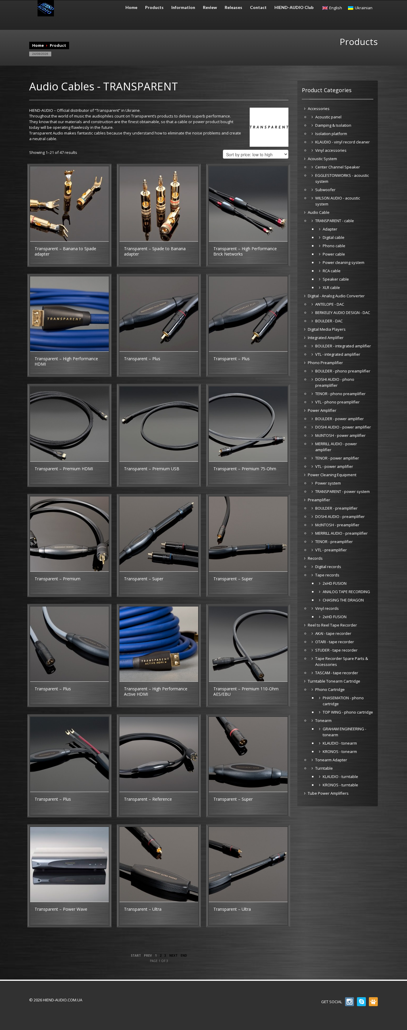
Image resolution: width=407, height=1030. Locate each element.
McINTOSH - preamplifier (337, 525)
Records (315, 558)
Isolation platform (331, 133)
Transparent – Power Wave (61, 909)
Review (210, 7)
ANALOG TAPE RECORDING (346, 591)
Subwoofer (325, 189)
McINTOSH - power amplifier (340, 435)
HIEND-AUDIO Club (293, 7)
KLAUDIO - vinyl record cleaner (342, 142)
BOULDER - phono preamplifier (342, 371)
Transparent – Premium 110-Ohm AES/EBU (246, 691)
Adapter (330, 229)
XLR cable (331, 287)
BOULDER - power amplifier (339, 418)
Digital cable (333, 237)
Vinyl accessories (331, 150)
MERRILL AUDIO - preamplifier (341, 533)
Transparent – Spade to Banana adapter (155, 251)
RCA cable (332, 270)
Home (131, 7)
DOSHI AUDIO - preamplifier (340, 516)
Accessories (319, 108)
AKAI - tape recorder (333, 633)
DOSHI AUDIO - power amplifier (343, 427)
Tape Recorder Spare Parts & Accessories (341, 661)
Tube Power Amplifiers (328, 793)
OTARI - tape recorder (334, 641)
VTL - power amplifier (334, 466)
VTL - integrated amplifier (337, 354)
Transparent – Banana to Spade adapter (65, 251)
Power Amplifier (322, 410)
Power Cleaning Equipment (332, 474)
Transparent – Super (143, 578)
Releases (233, 7)
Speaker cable (336, 279)
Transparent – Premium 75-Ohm (244, 468)
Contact (258, 7)
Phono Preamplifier (325, 362)
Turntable (324, 768)
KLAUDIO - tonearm (340, 743)
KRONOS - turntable (340, 785)
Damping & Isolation (333, 125)
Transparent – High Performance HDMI (66, 361)
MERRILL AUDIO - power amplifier (336, 446)
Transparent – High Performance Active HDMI (155, 691)
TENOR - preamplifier (334, 541)
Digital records (328, 566)
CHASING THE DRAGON (343, 600)
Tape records (327, 575)
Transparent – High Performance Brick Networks (245, 251)
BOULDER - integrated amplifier (343, 346)
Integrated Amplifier (326, 337)
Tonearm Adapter (331, 760)
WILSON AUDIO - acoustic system (337, 201)
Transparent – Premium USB (151, 468)
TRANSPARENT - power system (342, 491)
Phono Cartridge (330, 689)
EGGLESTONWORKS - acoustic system (342, 178)
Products (154, 7)
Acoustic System (322, 158)
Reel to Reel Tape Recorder (332, 625)
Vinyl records (327, 608)
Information (183, 7)
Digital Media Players (327, 329)
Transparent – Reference (148, 799)
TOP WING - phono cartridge (348, 712)
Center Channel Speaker (337, 167)
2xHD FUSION (335, 583)
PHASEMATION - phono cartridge (343, 700)
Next (173, 955)
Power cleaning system (343, 262)
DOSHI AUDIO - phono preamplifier (334, 382)
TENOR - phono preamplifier (340, 393)
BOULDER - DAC (329, 321)
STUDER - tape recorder (336, 650)
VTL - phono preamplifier (337, 402)
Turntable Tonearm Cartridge (334, 681)
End (184, 955)
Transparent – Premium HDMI (64, 468)
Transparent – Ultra (142, 909)
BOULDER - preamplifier (336, 508)
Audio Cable (319, 212)
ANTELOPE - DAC (329, 304)
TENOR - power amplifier (337, 458)
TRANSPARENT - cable (334, 220)
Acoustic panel (328, 117)
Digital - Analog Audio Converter (336, 296)
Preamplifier (319, 499)
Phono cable (334, 245)
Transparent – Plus (142, 358)
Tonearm (323, 720)
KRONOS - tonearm (340, 751)
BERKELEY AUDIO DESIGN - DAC (342, 312)
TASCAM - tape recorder (336, 672)
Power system (328, 483)
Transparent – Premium (57, 578)
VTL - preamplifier (331, 550)
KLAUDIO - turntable (340, 776)
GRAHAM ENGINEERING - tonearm (344, 731)
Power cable (334, 254)
